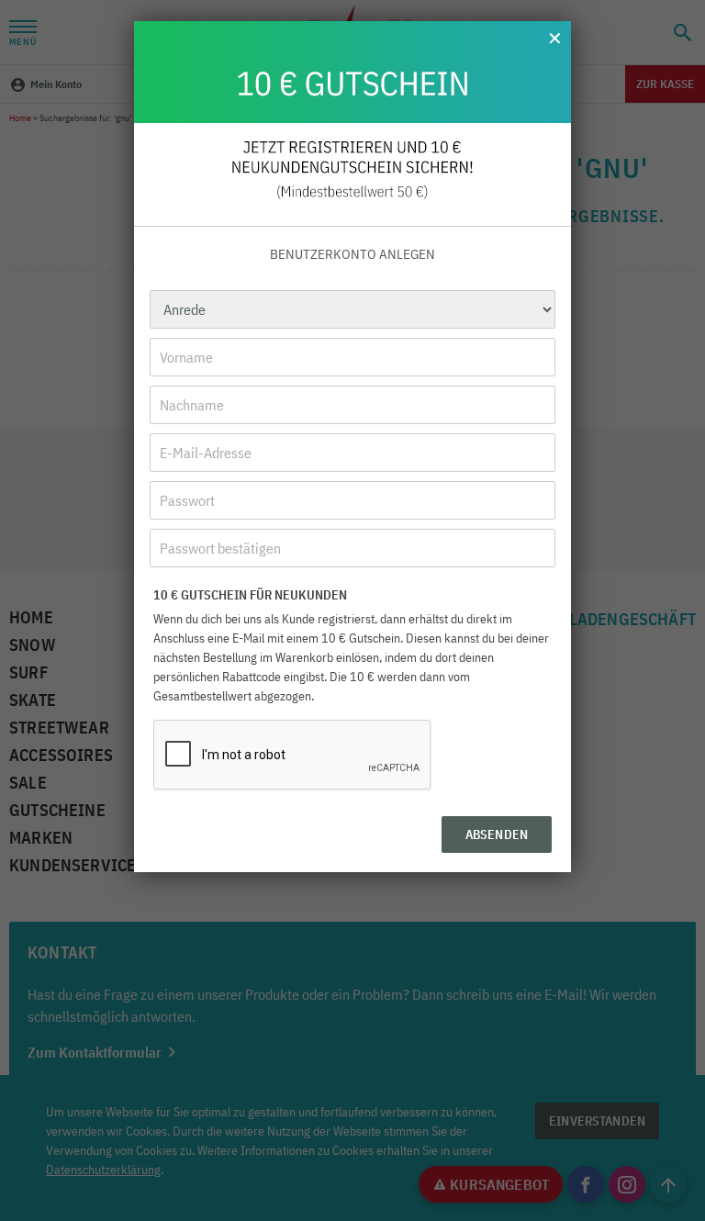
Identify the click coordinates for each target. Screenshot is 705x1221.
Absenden (496, 834)
